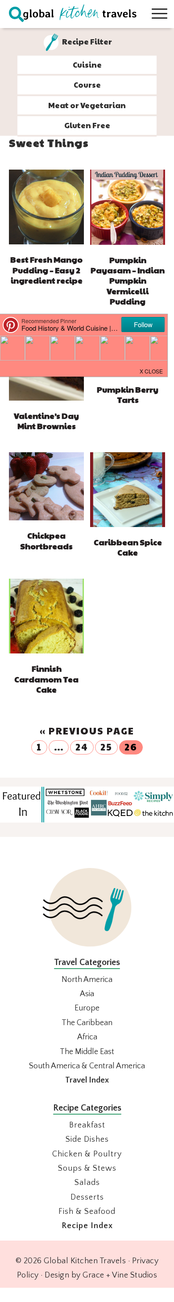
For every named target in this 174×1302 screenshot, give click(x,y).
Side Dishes (87, 1139)
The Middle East (87, 1051)
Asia (87, 994)
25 (106, 746)
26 (130, 746)
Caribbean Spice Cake (128, 547)
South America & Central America (87, 1066)
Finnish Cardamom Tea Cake (46, 679)
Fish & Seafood (87, 1211)
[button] (152, 370)
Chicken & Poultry (87, 1154)
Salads (87, 1182)
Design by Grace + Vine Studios (101, 1275)
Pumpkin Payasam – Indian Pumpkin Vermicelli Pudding (128, 280)
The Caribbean (87, 1022)
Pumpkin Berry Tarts (127, 394)
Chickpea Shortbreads (46, 540)
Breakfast (87, 1125)
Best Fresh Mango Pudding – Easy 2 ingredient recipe (46, 270)
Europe (87, 1008)
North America (87, 979)
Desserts (87, 1197)
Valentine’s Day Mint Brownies (46, 420)
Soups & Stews (87, 1168)
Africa (87, 1037)
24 (81, 746)
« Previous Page (87, 730)
